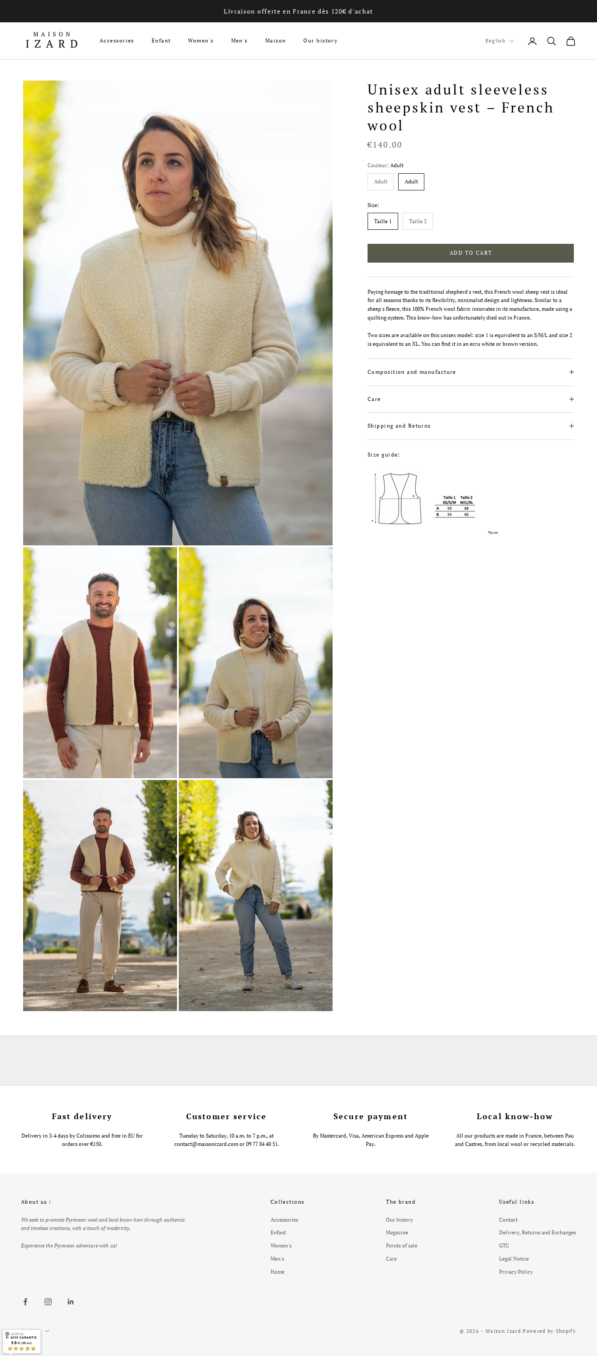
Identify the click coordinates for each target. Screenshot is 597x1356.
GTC (504, 1245)
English (495, 41)
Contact (508, 1219)
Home (278, 1271)
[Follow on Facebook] (25, 1301)
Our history (320, 40)
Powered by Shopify (549, 1331)
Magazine (397, 1232)
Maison (275, 40)
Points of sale (401, 1245)
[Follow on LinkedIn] (70, 1301)
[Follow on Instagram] (48, 1301)
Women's (200, 40)
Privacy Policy (516, 1271)
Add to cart (471, 252)
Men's (239, 40)
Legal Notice (514, 1258)
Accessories (117, 40)
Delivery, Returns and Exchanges (537, 1232)
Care (391, 1258)
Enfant (161, 40)
